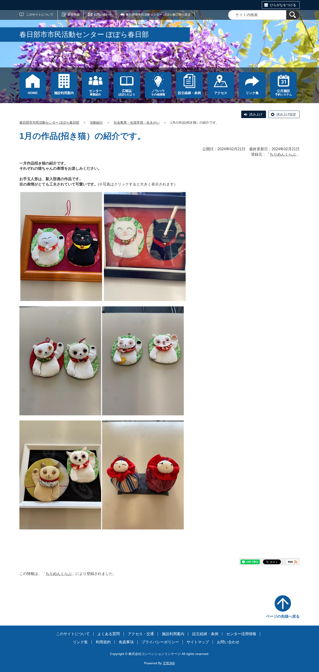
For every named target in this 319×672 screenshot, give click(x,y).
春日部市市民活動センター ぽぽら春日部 (49, 122)
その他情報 (158, 92)
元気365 (169, 663)
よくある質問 (108, 634)
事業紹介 (95, 92)
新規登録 (73, 14)
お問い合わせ (103, 14)
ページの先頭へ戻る (283, 616)
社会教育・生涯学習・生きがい (137, 122)
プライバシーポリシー (160, 642)
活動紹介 (96, 122)
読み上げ (255, 114)
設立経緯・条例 (205, 634)
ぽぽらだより (126, 92)
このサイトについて (39, 14)
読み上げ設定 (286, 114)
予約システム (283, 92)
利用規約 (103, 642)
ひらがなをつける (283, 5)
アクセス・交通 (141, 634)
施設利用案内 (173, 634)
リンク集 (80, 642)
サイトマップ (198, 642)
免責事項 (126, 642)
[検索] (293, 15)
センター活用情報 (241, 634)
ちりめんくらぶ (283, 154)
